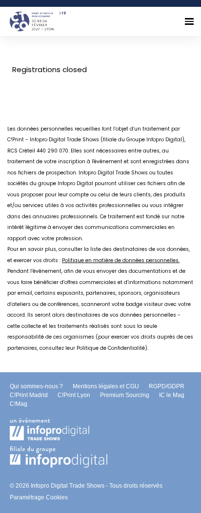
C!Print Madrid (29, 395)
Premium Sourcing (124, 395)
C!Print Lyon (74, 395)
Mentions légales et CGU (106, 386)
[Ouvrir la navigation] (189, 21)
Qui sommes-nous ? (36, 386)
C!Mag (18, 403)
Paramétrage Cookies (39, 497)
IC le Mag (171, 395)
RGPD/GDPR (166, 386)
